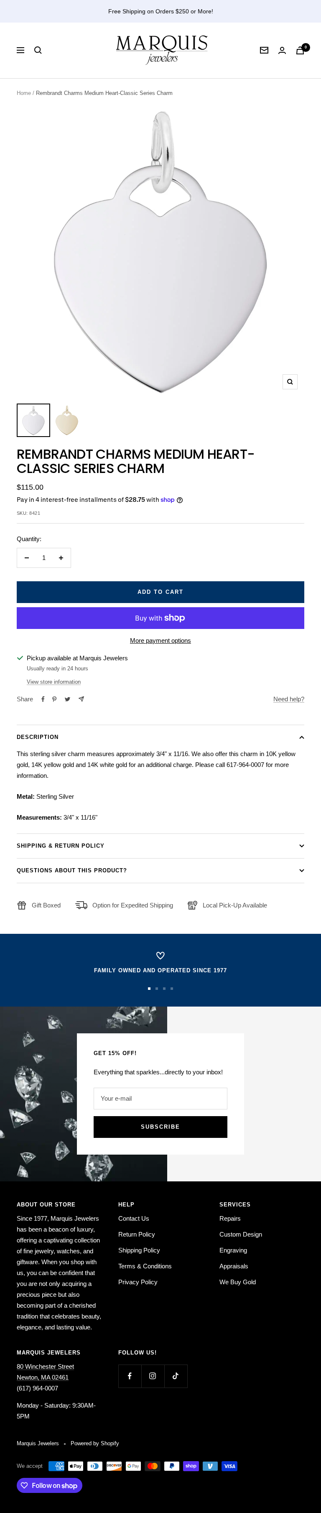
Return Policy (136, 1234)
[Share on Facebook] (43, 699)
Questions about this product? (72, 870)
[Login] (282, 50)
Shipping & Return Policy (60, 846)
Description (38, 737)
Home (24, 93)
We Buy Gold (237, 1282)
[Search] (38, 50)
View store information (54, 682)
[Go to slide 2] (156, 988)
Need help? (288, 699)
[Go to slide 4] (172, 988)
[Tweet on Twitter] (67, 699)
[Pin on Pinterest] (54, 699)
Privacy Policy (138, 1282)
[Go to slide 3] (164, 988)
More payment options (160, 640)
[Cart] (300, 50)
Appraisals (233, 1266)
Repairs (230, 1218)
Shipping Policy (139, 1250)
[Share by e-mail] (81, 699)
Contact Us (133, 1218)
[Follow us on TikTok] (175, 1376)
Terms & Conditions (145, 1266)
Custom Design (240, 1234)
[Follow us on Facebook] (129, 1376)
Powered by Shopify (95, 1443)
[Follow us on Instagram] (152, 1376)
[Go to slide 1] (149, 988)
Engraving (233, 1250)
